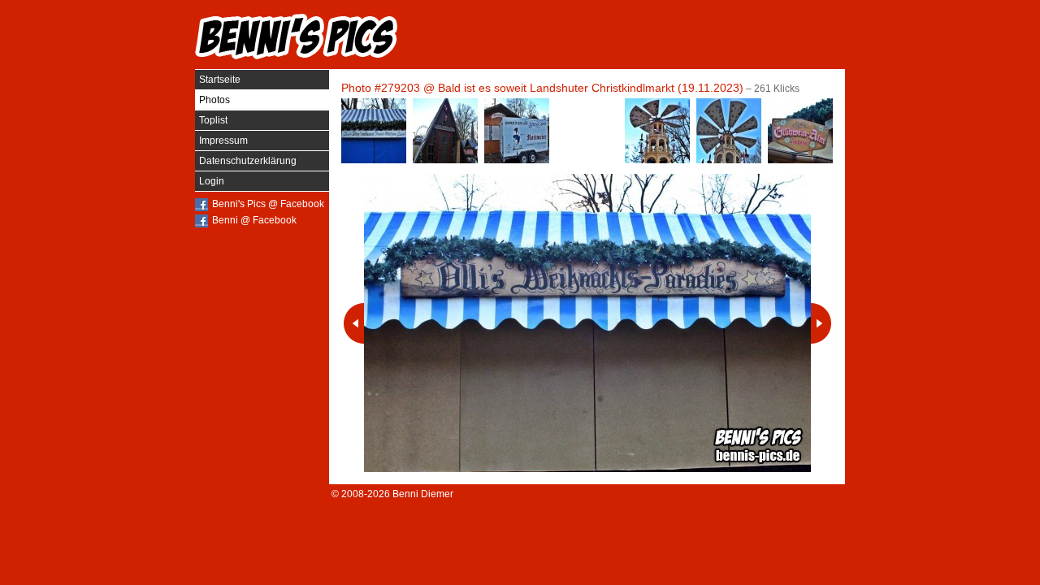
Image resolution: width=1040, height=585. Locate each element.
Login (211, 181)
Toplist (213, 120)
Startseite (219, 79)
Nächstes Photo (821, 323)
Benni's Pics (296, 36)
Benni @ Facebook (254, 220)
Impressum (223, 140)
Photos (214, 100)
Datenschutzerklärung (248, 161)
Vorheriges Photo (354, 323)
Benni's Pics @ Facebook (268, 204)
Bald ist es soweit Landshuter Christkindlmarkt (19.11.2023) (590, 87)
